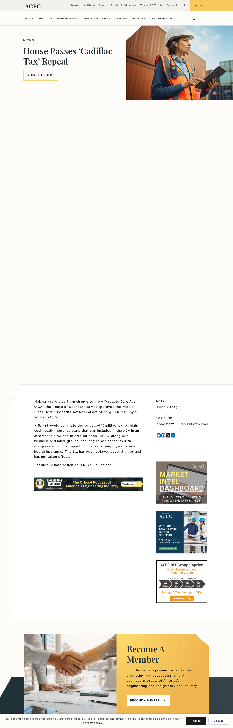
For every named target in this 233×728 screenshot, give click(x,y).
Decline (219, 720)
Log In (198, 5)
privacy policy (92, 722)
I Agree (196, 720)
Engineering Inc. (163, 18)
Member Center (67, 18)
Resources (139, 18)
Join (183, 5)
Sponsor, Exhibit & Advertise (117, 5)
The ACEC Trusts (151, 5)
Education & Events (98, 18)
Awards (122, 18)
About (28, 18)
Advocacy (45, 18)
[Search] (193, 19)
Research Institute (82, 5)
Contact (171, 5)
